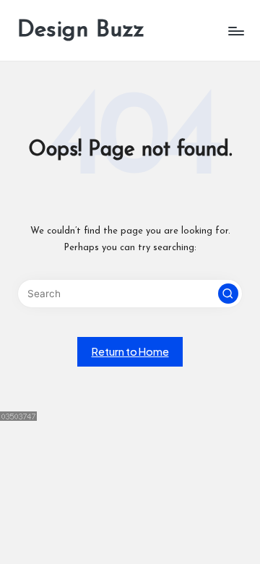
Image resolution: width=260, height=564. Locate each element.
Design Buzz (80, 30)
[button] (228, 293)
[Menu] (235, 31)
